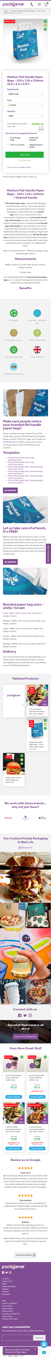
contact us (32, 176)
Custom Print (7, 1281)
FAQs (4, 1301)
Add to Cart (25, 154)
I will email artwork (33, 139)
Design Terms (7, 1316)
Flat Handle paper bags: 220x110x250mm (21, 463)
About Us (5, 1291)
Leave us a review (24, 1255)
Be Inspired (6, 1294)
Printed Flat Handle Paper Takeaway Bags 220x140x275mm (25, 467)
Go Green (5, 1278)
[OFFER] (14, 774)
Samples (5, 1289)
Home (6, 11)
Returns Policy (7, 1308)
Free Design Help (15, 139)
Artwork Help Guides (10, 1319)
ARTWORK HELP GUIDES (14, 442)
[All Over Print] (37, 738)
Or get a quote (24, 160)
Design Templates (9, 1286)
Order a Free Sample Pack (26, 1036)
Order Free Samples (48, 553)
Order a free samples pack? (19, 167)
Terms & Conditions (9, 1303)
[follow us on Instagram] (30, 1015)
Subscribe (39, 1338)
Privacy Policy (7, 1306)
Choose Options (13, 1097)
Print (9, 100)
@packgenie (26, 847)
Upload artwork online (36, 146)
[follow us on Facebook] (20, 1015)
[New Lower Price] (37, 705)
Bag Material (12, 89)
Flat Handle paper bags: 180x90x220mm (21, 458)
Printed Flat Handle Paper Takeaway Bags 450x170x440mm (25, 481)
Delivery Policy (7, 1311)
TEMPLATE (21, 439)
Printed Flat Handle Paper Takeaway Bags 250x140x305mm (25, 472)
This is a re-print (17, 145)
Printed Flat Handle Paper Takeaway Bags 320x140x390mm (25, 476)
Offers (4, 1284)
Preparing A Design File (11, 1314)
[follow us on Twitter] (25, 1015)
